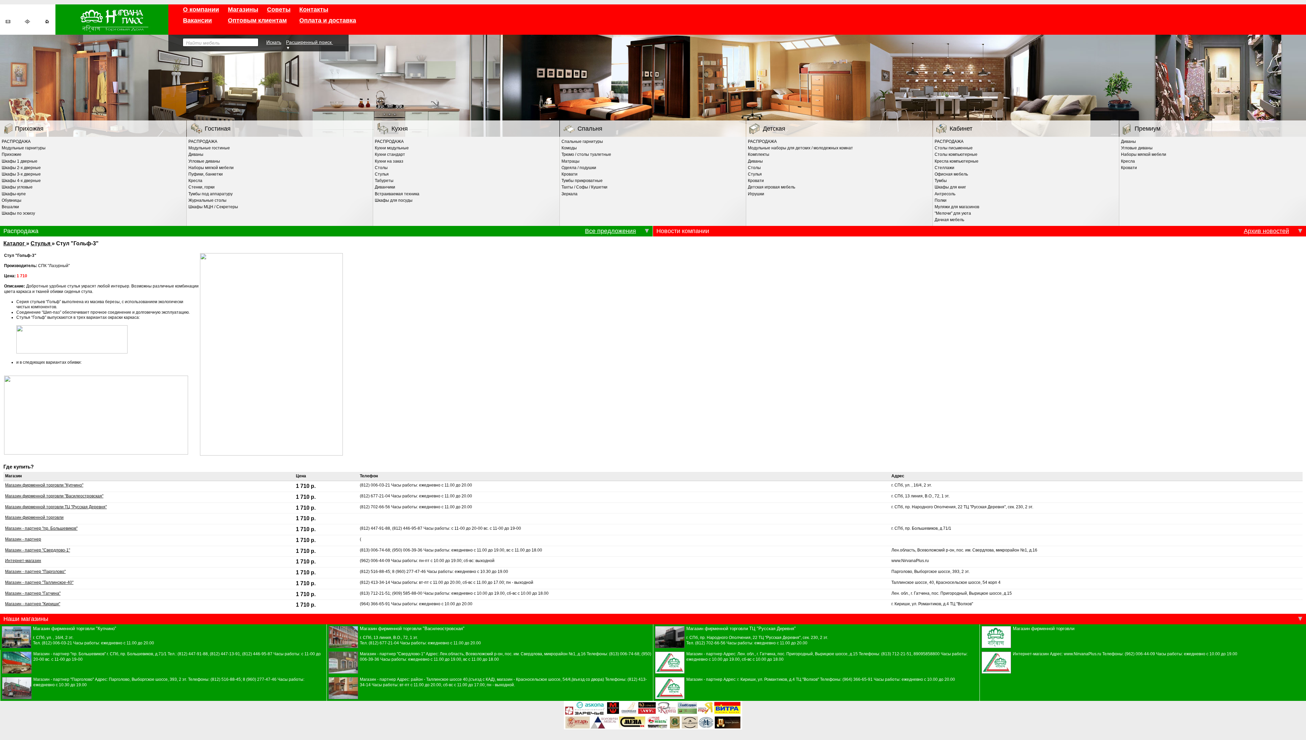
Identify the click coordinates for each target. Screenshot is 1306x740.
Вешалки (10, 206)
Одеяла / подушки (579, 167)
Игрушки (756, 194)
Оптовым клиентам (257, 20)
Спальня (589, 128)
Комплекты (758, 154)
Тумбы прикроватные (582, 180)
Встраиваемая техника (397, 194)
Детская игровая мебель (771, 187)
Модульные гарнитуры (24, 148)
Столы (381, 167)
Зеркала (569, 194)
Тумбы (941, 180)
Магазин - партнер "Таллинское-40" (39, 582)
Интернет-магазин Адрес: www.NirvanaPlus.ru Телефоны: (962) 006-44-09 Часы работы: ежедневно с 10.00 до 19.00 (1125, 654)
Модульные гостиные (209, 148)
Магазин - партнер (23, 539)
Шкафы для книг (950, 187)
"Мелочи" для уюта (953, 213)
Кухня (399, 128)
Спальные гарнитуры (582, 141)
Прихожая (29, 128)
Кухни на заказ (389, 161)
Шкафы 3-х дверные (21, 174)
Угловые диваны (204, 161)
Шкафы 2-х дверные (21, 167)
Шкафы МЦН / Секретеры (213, 206)
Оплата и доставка (327, 20)
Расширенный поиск (309, 42)
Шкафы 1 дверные (19, 161)
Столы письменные (954, 148)
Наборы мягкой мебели (211, 167)
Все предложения (610, 231)
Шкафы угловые (17, 187)
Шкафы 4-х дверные (21, 180)
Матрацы (571, 161)
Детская (774, 128)
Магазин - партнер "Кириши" (32, 604)
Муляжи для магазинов (957, 206)
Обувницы (11, 200)
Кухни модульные (392, 148)
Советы (278, 9)
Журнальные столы (207, 200)
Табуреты (384, 180)
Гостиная (218, 128)
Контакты (313, 9)
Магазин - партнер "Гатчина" (33, 593)
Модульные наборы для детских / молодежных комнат (800, 148)
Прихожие (11, 154)
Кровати (569, 174)
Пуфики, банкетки (205, 174)
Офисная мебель (951, 174)
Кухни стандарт (390, 154)
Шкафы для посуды (394, 200)
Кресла (195, 180)
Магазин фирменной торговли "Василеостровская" (54, 496)
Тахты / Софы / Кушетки (584, 187)
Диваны (195, 154)
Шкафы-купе (14, 194)
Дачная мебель (949, 219)
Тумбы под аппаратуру (210, 194)
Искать (273, 42)
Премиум (1147, 128)
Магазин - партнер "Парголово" (35, 571)
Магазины (243, 9)
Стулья (382, 174)
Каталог (14, 243)
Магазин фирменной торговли (34, 517)
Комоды (569, 148)
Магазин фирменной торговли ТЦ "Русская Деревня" (56, 507)
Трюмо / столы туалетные (586, 154)
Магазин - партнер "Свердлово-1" (37, 550)
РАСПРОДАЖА (16, 141)
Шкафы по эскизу (18, 213)
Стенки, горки (201, 187)
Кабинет (961, 128)
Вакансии (197, 20)
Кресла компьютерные (956, 161)
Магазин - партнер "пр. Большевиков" (41, 528)
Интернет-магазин (23, 560)
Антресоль (945, 194)
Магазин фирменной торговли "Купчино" (44, 485)
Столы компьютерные (956, 154)
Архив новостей (1266, 231)
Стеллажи (944, 167)
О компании (201, 9)
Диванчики (385, 187)
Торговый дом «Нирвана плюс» (111, 19)
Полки (941, 200)
